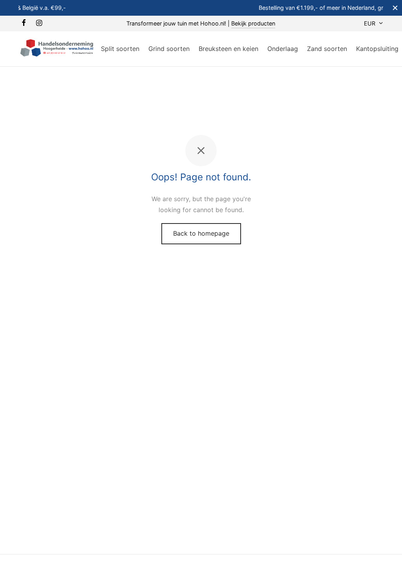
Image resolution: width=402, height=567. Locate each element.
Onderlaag (282, 49)
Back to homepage (201, 233)
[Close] (395, 8)
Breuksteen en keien (228, 49)
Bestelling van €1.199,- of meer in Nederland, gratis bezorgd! (228, 7)
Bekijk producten (253, 23)
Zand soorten (327, 49)
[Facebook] (23, 23)
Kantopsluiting (377, 49)
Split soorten (120, 49)
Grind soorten (169, 49)
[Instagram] (39, 23)
